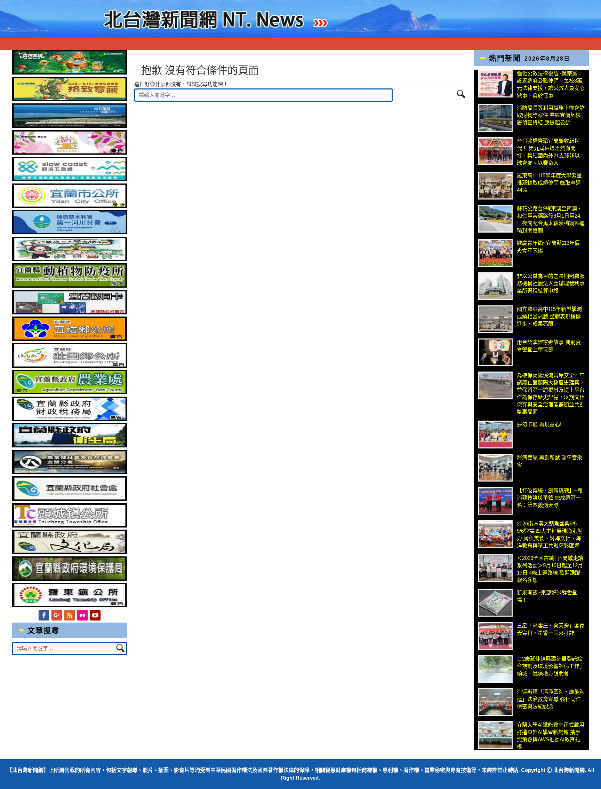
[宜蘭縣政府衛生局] (70, 445)
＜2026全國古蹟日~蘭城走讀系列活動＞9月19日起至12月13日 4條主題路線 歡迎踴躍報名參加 (550, 569)
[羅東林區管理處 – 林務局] (70, 472)
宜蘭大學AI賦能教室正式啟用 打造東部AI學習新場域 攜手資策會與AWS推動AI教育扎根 (550, 736)
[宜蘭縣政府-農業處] (70, 392)
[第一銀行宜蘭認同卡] (70, 312)
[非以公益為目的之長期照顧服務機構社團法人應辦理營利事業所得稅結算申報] (495, 286)
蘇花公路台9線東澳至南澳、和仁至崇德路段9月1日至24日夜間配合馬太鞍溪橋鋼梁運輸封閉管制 (551, 219)
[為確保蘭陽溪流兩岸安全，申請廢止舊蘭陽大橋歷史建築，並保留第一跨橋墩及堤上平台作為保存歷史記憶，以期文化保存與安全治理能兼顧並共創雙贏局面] (495, 385)
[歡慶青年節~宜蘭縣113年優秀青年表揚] (495, 253)
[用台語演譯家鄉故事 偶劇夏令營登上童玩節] (495, 352)
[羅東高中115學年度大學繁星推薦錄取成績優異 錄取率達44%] (495, 186)
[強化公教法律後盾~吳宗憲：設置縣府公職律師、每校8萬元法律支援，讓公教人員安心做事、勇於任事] (495, 83)
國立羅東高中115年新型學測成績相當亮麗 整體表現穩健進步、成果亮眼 (549, 316)
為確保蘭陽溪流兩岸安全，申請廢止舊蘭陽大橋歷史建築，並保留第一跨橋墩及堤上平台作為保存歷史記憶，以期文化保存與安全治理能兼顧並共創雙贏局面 (551, 393)
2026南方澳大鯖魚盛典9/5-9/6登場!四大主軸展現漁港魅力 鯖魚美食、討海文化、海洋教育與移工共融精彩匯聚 (550, 534)
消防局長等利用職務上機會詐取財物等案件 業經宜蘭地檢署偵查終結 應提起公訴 (551, 115)
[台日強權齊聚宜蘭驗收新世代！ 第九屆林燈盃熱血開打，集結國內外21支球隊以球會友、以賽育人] (495, 151)
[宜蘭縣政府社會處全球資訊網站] (70, 499)
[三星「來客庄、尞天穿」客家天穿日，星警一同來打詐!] (495, 636)
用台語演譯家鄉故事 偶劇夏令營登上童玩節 (549, 345)
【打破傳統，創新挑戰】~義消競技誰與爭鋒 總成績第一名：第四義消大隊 (550, 497)
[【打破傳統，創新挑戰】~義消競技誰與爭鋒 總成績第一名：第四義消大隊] (495, 501)
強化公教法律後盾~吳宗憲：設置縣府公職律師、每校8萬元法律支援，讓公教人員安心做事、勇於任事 (551, 84)
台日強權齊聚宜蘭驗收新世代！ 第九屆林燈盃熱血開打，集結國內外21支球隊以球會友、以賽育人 (548, 152)
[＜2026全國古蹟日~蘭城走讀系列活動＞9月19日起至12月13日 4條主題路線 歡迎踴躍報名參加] (495, 568)
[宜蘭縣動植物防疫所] (70, 286)
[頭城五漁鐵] (70, 179)
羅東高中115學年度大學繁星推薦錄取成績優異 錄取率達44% (549, 182)
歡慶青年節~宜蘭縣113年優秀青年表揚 (548, 246)
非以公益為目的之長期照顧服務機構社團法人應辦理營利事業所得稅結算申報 (551, 283)
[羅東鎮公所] (70, 605)
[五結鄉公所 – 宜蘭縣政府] (70, 339)
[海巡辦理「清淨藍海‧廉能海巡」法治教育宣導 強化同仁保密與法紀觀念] (495, 702)
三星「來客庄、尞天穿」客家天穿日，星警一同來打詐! (551, 629)
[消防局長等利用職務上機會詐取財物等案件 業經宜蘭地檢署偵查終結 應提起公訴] (495, 118)
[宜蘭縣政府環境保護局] (70, 579)
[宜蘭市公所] (70, 206)
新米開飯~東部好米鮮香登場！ (547, 596)
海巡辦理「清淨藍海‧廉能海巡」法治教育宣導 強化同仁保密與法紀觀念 (551, 699)
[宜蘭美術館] (70, 126)
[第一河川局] (70, 232)
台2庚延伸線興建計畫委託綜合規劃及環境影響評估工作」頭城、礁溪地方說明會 (551, 666)
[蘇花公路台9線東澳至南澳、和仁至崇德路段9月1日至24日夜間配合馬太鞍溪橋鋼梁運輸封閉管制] (495, 219)
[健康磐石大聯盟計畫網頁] (70, 153)
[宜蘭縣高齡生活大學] (70, 259)
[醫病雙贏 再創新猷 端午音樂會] (495, 468)
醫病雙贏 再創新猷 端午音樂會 (549, 461)
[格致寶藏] (70, 99)
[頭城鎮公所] (70, 526)
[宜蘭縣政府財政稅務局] (70, 419)
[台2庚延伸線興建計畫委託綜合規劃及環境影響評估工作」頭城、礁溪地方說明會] (495, 669)
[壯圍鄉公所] (70, 366)
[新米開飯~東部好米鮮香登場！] (495, 603)
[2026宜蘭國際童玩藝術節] (70, 73)
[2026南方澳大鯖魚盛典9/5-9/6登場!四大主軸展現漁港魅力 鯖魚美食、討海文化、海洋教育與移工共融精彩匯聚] (495, 534)
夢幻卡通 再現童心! (539, 424)
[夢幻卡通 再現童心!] (495, 434)
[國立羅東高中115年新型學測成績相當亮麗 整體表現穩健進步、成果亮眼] (495, 319)
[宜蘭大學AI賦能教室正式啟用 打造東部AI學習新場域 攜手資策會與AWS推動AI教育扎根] (495, 735)
